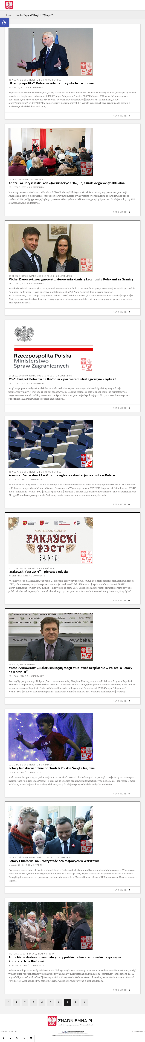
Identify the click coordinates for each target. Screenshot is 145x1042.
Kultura (13, 568)
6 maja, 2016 (15, 865)
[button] (4, 22)
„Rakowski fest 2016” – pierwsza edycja (38, 571)
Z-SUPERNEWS (28, 80)
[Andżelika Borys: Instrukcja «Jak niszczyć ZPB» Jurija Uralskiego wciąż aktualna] (72, 152)
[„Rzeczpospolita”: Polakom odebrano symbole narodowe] (72, 52)
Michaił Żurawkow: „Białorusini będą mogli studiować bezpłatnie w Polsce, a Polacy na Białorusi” (70, 670)
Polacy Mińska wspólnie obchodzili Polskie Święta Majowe (51, 768)
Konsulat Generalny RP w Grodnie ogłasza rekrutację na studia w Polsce (61, 475)
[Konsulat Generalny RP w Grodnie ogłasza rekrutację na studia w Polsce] (72, 444)
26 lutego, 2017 (17, 187)
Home (8, 15)
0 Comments (35, 87)
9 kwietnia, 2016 (17, 965)
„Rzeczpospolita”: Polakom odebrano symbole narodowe (51, 83)
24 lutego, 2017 (17, 283)
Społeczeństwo (18, 180)
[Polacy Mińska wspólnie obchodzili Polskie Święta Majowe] (72, 737)
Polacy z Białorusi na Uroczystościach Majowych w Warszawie (54, 861)
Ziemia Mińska (45, 568)
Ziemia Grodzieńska (49, 80)
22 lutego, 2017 (17, 383)
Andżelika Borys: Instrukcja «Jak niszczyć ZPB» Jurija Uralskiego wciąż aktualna (66, 183)
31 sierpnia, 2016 (18, 576)
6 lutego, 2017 (16, 479)
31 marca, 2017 (17, 87)
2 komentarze (37, 383)
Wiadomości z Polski (42, 276)
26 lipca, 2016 (16, 676)
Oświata (13, 80)
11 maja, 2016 (16, 772)
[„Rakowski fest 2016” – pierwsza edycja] (72, 540)
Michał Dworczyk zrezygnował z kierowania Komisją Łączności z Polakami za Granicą (70, 279)
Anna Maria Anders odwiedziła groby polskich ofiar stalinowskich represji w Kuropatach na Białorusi (64, 959)
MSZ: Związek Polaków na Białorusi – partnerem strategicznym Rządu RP (62, 379)
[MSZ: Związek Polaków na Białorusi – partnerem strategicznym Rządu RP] (72, 348)
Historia (13, 954)
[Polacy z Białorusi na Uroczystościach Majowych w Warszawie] (72, 830)
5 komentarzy (35, 676)
